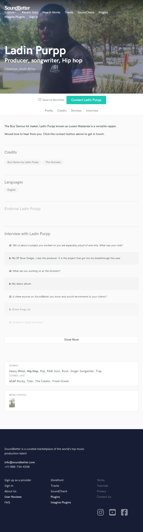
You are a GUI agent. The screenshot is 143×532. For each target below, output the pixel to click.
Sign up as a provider (17, 480)
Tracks (69, 12)
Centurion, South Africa (19, 69)
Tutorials (102, 486)
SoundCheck (86, 12)
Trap (99, 371)
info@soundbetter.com (19, 462)
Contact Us (104, 497)
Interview (92, 111)
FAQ (7, 502)
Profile (49, 111)
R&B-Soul (53, 371)
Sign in (33, 17)
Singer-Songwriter (82, 371)
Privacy (101, 491)
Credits (62, 111)
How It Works (51, 12)
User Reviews (13, 497)
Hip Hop (32, 371)
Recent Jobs (30, 12)
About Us (10, 491)
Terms (101, 480)
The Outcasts (53, 162)
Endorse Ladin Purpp (22, 208)
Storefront (57, 480)
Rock (65, 371)
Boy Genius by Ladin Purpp (23, 162)
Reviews (76, 111)
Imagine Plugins (14, 17)
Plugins (103, 12)
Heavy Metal (17, 371)
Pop (42, 371)
